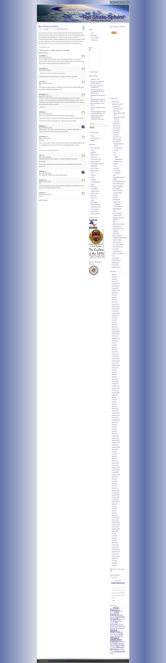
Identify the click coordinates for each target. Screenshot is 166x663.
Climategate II (117, 204)
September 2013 (116, 338)
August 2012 (115, 367)
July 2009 (114, 451)
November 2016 (116, 286)
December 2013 (116, 331)
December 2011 (115, 385)
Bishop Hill (93, 152)
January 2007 (115, 519)
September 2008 (116, 474)
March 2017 (115, 279)
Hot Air (92, 172)
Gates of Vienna (94, 168)
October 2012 (115, 363)
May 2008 (114, 483)
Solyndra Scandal (117, 239)
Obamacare (116, 230)
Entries (93, 35)
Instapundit (93, 179)
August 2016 (115, 292)
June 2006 (114, 535)
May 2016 (114, 299)
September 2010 (116, 420)
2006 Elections (116, 106)
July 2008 (114, 479)
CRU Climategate (118, 206)
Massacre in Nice (118, 161)
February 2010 (115, 435)
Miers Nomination (118, 192)
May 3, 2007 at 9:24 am (45, 70)
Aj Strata (91, 47)
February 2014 (115, 329)
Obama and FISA (117, 226)
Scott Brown (113, 647)
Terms (126, 2)
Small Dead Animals (95, 204)
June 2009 (114, 454)
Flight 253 (112, 628)
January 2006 (115, 547)
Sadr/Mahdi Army (119, 159)
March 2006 (115, 542)
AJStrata (46, 29)
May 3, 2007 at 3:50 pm (45, 173)
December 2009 (116, 440)
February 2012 (115, 381)
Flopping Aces (94, 166)
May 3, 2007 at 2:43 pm (45, 157)
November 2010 (116, 415)
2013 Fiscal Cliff (116, 127)
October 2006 (115, 526)
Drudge (92, 135)
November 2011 (115, 388)
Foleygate (115, 197)
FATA (120, 626)
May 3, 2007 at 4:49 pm (45, 181)
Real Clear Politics (95, 138)
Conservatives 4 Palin (96, 159)
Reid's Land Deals (117, 235)
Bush (120, 619)
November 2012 (116, 360)
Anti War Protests (117, 139)
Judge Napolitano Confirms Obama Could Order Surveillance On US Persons (97, 117)
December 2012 (116, 358)
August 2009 (115, 449)
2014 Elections (116, 130)
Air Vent (92, 150)
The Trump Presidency (118, 244)
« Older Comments (43, 53)
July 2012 (114, 370)
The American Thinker (96, 206)
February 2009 (115, 463)
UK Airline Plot (117, 170)
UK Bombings (117, 172)
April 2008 (114, 485)
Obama (114, 638)
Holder (111, 634)
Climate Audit (94, 157)
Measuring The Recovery (119, 224)
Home (112, 2)
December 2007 (116, 494)
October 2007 (115, 499)
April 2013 (114, 349)
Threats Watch (94, 211)
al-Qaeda (114, 619)
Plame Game (116, 233)
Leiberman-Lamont (118, 108)
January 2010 (115, 438)
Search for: (92, 123)
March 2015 (115, 301)
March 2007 (115, 515)
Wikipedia (93, 140)
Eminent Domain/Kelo (118, 186)
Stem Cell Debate (117, 242)
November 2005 (116, 551)
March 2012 (115, 379)
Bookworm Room (95, 154)
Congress (112, 623)
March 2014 (115, 326)
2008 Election (115, 609)
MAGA (114, 221)
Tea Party (121, 649)
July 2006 (114, 533)
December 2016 (116, 283)
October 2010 (115, 417)
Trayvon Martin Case (118, 246)
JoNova (92, 184)
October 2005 (115, 554)
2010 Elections (116, 123)
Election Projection (95, 161)
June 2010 (114, 426)
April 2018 (114, 274)
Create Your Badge (93, 72)
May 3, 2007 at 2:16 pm (45, 138)
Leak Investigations (117, 213)
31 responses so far (44, 47)
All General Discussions (62, 29)
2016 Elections (116, 132)
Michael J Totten (94, 193)
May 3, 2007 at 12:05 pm (45, 113)
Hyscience (93, 175)
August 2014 (115, 315)
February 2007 (115, 517)
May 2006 (114, 538)
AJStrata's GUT (115, 101)
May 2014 (114, 322)
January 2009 (115, 465)
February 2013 (115, 354)
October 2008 (115, 472)
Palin (120, 641)
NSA (121, 636)
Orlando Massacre (116, 260)
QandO (92, 200)
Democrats (113, 625)
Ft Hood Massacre (118, 147)
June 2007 (114, 508)
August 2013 (115, 340)
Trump (111, 651)
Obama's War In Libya (118, 228)
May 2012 (114, 374)
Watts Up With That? (95, 213)
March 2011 (114, 406)
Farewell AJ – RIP (95, 79)
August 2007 (115, 504)
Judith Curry (94, 186)
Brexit (114, 175)
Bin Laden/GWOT (117, 141)
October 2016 (115, 288)
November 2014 (116, 308)
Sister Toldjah (94, 202)
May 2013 (114, 347)
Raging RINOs (115, 262)
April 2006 (114, 540)
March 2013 (115, 351)
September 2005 (116, 556)
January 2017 (115, 281)
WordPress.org (94, 40)
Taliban (116, 650)
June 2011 (114, 399)
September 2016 (116, 290)
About (119, 2)
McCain (117, 636)
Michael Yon (93, 195)
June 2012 (114, 372)
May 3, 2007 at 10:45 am (45, 83)
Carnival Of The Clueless (118, 253)
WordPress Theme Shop (111, 661)
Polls (115, 643)
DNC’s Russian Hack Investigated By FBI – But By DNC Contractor (97, 91)
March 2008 (115, 488)
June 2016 (114, 297)
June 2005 (114, 563)
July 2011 (114, 397)
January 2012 (115, 383)
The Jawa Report (95, 209)
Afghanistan (120, 617)
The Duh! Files (115, 264)
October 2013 (115, 335)
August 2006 (115, 531)
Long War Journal (95, 191)
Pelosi (123, 641)
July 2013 (114, 342)
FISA (123, 626)
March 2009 (115, 460)
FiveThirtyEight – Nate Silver (97, 163)
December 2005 (116, 549)
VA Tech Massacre (117, 251)
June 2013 (114, 345)
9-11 (111, 608)
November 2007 (116, 497)
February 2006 (115, 544)
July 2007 (114, 506)
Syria (115, 166)
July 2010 (114, 424)
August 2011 (115, 395)
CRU (116, 623)
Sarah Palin (116, 121)
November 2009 (116, 442)
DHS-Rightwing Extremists (119, 181)
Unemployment (119, 652)
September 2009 (116, 447)
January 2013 (115, 356)
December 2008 (116, 467)
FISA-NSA (115, 195)
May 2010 (114, 429)
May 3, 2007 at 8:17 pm (45, 194)
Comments (94, 37)
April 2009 (114, 458)
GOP (121, 632)
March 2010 (115, 433)
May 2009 (114, 456)
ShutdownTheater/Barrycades (120, 237)
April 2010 (114, 431)
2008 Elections (116, 110)
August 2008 (115, 476)
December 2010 (116, 413)
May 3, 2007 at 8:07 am (45, 57)
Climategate (114, 621)
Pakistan (116, 163)
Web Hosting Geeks (122, 661)
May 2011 (114, 401)
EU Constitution (116, 188)
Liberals (112, 636)
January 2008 (115, 492)
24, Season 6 (116, 134)
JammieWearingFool (95, 181)
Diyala (116, 157)
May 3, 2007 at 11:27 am (45, 96)
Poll (111, 644)
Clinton (120, 621)
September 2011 (116, 392)
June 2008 (114, 481)
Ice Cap (92, 177)
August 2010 (115, 422)
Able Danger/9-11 (117, 137)
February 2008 (115, 490)
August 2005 (115, 558)
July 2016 (114, 295)
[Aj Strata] (94, 70)
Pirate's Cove (94, 197)
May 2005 (114, 565)
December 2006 (116, 522)
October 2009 (115, 445)
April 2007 (114, 513)
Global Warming (116, 201)
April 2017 (114, 276)
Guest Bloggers (115, 258)
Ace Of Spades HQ (95, 147)
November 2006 (116, 524)
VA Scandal (115, 249)
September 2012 (116, 365)
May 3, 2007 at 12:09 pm (45, 127)
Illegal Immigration (117, 208)
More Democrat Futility (48, 26)
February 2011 (115, 408)
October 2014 (115, 310)
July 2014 (114, 317)
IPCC (115, 634)
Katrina (114, 210)
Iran (115, 152)
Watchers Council (116, 267)
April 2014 (114, 324)
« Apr (113, 600)
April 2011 (114, 404)
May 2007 (114, 510)
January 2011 (115, 410)
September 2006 (116, 529)
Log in (92, 33)
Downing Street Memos (118, 183)
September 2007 (116, 501)
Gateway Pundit (94, 170)
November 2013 (116, 333)
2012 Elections (116, 125)
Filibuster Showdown (118, 190)
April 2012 (114, 376)
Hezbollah (116, 150)
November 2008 (116, 469)
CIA (123, 619)
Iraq (115, 154)
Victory (112, 653)
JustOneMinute (94, 188)
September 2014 (116, 313)
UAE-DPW (116, 168)
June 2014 (114, 320)
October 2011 (115, 390)
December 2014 (116, 306)
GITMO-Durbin (116, 199)
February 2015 (115, 304)
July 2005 (114, 560)
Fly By (113, 255)
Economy (116, 626)
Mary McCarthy (117, 215)
